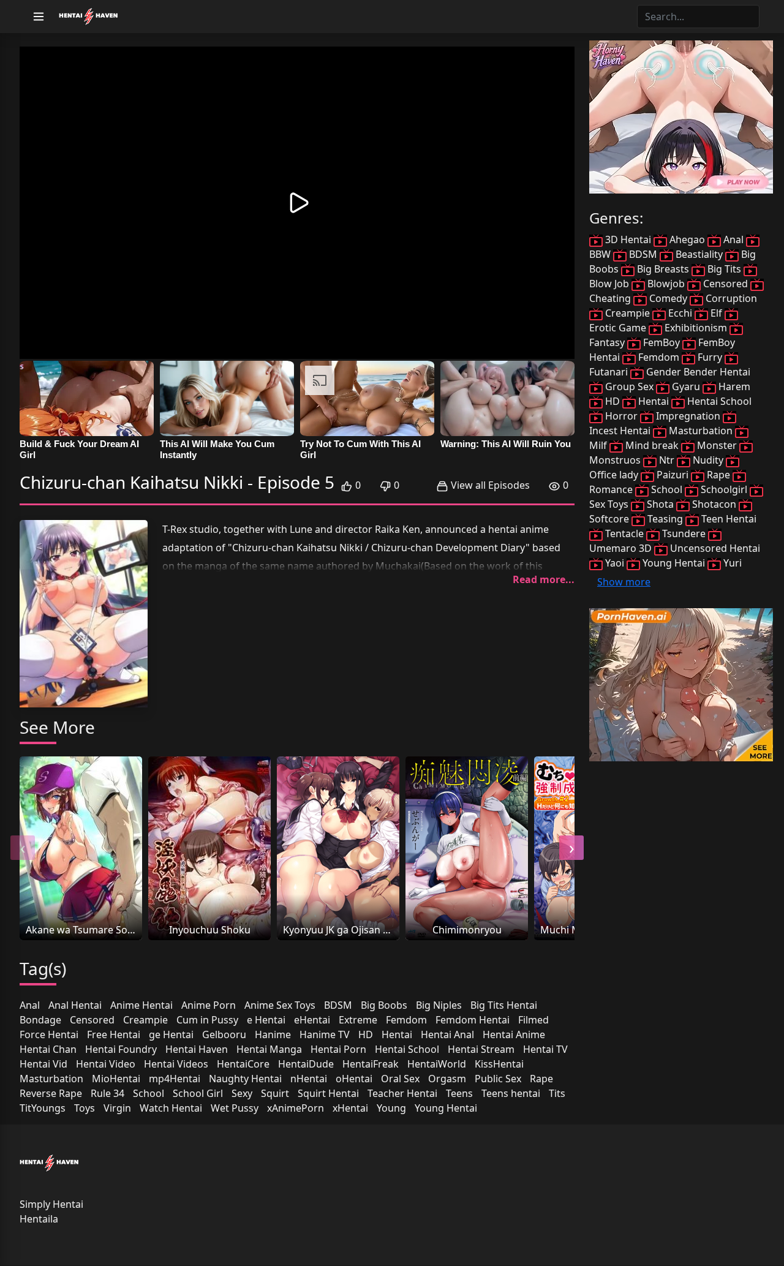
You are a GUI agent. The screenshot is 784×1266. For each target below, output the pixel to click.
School (148, 1093)
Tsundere (684, 533)
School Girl (198, 1093)
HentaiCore (243, 1064)
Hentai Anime (514, 1034)
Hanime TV (325, 1034)
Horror (621, 416)
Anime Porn (208, 1005)
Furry (710, 357)
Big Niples (439, 1005)
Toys (84, 1108)
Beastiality (699, 254)
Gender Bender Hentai (697, 372)
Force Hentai (49, 1034)
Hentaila (39, 1219)
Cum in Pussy (207, 1020)
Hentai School (407, 1049)
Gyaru (686, 386)
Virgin (117, 1108)
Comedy (668, 298)
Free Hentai (113, 1034)
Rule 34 (107, 1093)
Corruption (730, 298)
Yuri (731, 563)
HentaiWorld (436, 1064)
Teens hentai (510, 1093)
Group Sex (629, 386)
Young (391, 1108)
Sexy (242, 1093)
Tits (557, 1093)
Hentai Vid (43, 1064)
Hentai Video (105, 1064)
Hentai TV (545, 1049)
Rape (541, 1078)
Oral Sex (400, 1078)
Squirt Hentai (328, 1093)
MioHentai (116, 1078)
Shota (660, 504)
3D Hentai (628, 239)
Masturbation (51, 1078)
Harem (733, 386)
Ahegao (687, 239)
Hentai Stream (481, 1049)
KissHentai (499, 1064)
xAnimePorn (295, 1108)
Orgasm (447, 1078)
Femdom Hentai (472, 1020)
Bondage (40, 1020)
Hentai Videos (176, 1064)
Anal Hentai (75, 1005)
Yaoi (615, 563)
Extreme (358, 1020)
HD (365, 1034)
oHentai (354, 1078)
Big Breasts (663, 269)
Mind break (652, 445)
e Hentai (266, 1020)
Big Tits (724, 269)
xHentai (350, 1108)
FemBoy (661, 342)
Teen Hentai (727, 519)
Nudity (708, 460)
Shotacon (714, 504)
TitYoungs (43, 1108)
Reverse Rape (51, 1093)
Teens (459, 1093)
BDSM (338, 1005)
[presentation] (22, 847)
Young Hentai (446, 1108)
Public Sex (498, 1078)
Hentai (397, 1034)
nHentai (308, 1078)
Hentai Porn (338, 1049)
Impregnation (688, 416)
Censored (92, 1020)
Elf (716, 313)
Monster (717, 445)
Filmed (533, 1020)
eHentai (312, 1020)
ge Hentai (171, 1034)
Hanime (273, 1034)
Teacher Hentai (402, 1093)
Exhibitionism (695, 327)
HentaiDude (306, 1064)
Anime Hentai (141, 1005)
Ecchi (680, 313)
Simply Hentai (51, 1204)
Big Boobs (384, 1005)
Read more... (544, 579)
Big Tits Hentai (503, 1005)
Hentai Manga (269, 1049)
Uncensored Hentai (714, 548)
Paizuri (672, 474)
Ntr (667, 460)
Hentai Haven (196, 1049)
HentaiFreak (370, 1064)
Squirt (275, 1093)
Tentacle (624, 533)
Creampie (145, 1020)
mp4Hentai (174, 1078)
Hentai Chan (48, 1049)
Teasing (665, 519)
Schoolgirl (724, 489)
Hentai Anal (447, 1034)
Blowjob (666, 283)
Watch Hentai (171, 1108)
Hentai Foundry (121, 1049)
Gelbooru (224, 1034)
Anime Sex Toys (279, 1005)
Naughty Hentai (245, 1078)
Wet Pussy (234, 1108)
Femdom (406, 1020)
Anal (30, 1005)
